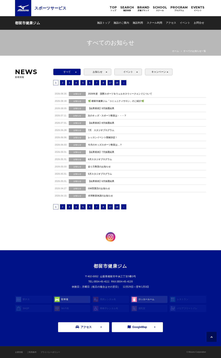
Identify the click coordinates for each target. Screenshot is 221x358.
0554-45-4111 (102, 281)
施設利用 (138, 22)
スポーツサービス (50, 8)
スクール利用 (154, 22)
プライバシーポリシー (50, 352)
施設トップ (103, 22)
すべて (67, 71)
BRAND (143, 8)
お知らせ (97, 71)
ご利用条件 (32, 352)
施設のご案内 (121, 22)
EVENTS (197, 8)
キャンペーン (158, 71)
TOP (113, 8)
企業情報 (19, 352)
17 (110, 82)
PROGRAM (179, 8)
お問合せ (199, 22)
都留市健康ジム (27, 23)
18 (117, 82)
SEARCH (127, 8)
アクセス (171, 22)
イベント (185, 22)
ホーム (175, 51)
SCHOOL (160, 8)
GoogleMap (139, 327)
